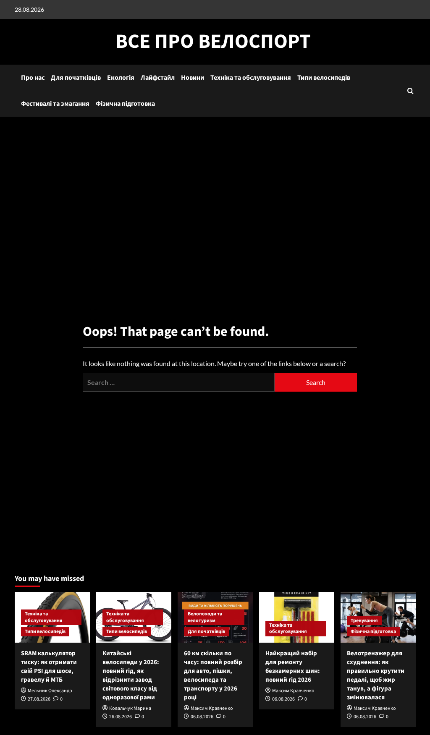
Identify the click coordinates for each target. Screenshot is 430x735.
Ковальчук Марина (130, 708)
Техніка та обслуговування (250, 77)
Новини (192, 77)
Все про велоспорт (213, 41)
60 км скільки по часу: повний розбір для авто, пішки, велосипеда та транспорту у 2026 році (213, 675)
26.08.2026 (120, 716)
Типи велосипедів (323, 77)
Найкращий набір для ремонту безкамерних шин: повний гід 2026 (292, 666)
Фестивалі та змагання (55, 103)
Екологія (120, 77)
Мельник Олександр (50, 690)
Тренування (364, 620)
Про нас (33, 77)
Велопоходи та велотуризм (205, 617)
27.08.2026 (39, 699)
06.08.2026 (202, 716)
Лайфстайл (158, 77)
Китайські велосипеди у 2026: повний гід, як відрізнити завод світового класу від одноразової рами (130, 675)
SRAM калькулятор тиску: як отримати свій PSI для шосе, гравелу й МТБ (49, 666)
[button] (410, 91)
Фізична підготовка (125, 103)
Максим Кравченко (212, 708)
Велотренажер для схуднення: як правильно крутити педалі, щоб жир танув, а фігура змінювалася (375, 675)
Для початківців (76, 77)
